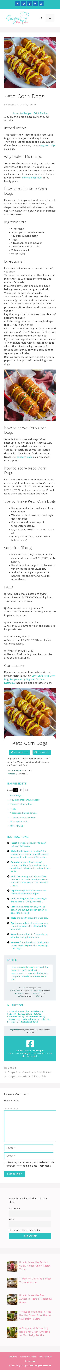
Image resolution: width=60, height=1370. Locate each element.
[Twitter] (35, 3)
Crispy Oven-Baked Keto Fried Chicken (30, 1072)
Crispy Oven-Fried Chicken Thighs (27, 1076)
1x (16, 790)
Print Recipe (41, 113)
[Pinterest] (29, 3)
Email (12, 1219)
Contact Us (30, 1361)
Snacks (12, 1067)
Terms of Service (28, 1357)
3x (26, 790)
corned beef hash (32, 177)
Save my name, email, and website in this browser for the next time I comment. (31, 1164)
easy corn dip (47, 145)
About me (13, 1357)
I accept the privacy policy (26, 1230)
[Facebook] (17, 3)
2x (21, 790)
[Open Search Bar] (41, 18)
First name (14, 1208)
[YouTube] (41, 3)
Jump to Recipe (22, 113)
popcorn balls (24, 457)
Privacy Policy (45, 1357)
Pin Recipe (43, 752)
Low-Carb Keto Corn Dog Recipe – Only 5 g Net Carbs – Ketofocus (29, 679)
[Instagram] (23, 3)
